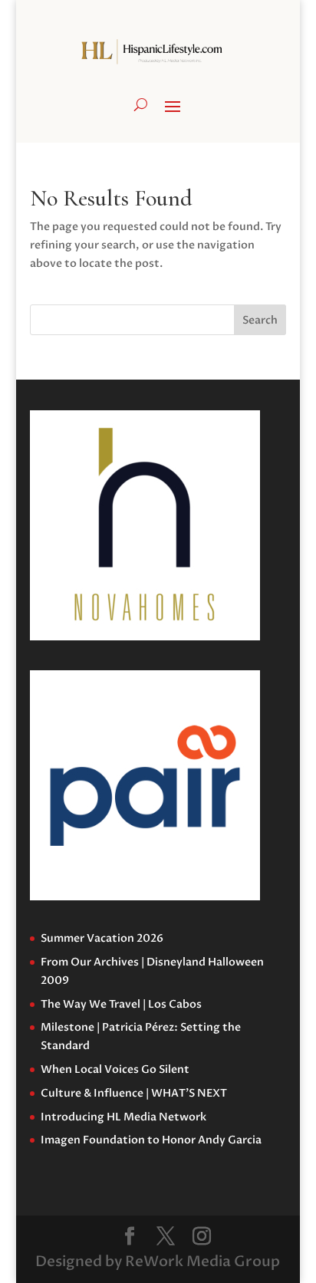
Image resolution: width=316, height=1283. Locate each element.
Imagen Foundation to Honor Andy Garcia (151, 1140)
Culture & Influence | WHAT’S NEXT (134, 1093)
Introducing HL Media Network (123, 1117)
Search (260, 320)
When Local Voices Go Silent (115, 1069)
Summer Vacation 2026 (102, 938)
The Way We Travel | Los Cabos (121, 1004)
